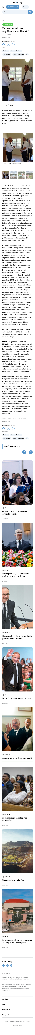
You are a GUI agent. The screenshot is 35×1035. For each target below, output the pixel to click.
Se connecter (13, 7)
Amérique (5, 51)
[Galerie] (18, 147)
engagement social (18, 54)
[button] (6, 508)
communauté (6, 54)
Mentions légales (17, 1025)
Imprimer (4, 37)
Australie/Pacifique (16, 51)
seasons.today (8, 24)
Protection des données (10, 1024)
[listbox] (25, 7)
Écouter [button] (11, 105)
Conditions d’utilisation (25, 1024)
